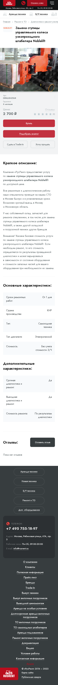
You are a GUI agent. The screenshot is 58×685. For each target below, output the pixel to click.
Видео (30, 648)
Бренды (30, 582)
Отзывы (49, 109)
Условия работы (30, 653)
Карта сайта (27, 672)
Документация (30, 643)
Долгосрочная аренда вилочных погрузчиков (30, 615)
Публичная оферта (31, 677)
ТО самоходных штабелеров (30, 627)
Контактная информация (30, 658)
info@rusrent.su (21, 548)
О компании (30, 562)
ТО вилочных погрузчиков (30, 622)
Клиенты (30, 567)
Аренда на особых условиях (30, 608)
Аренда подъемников (30, 632)
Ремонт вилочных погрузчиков (30, 638)
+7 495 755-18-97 (21, 528)
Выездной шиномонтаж (30, 603)
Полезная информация (30, 572)
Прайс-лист (30, 577)
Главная (6, 21)
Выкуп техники (30, 593)
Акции (30, 664)
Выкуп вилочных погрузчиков (30, 598)
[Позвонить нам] (23, 3)
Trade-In (30, 588)
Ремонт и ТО (21, 21)
